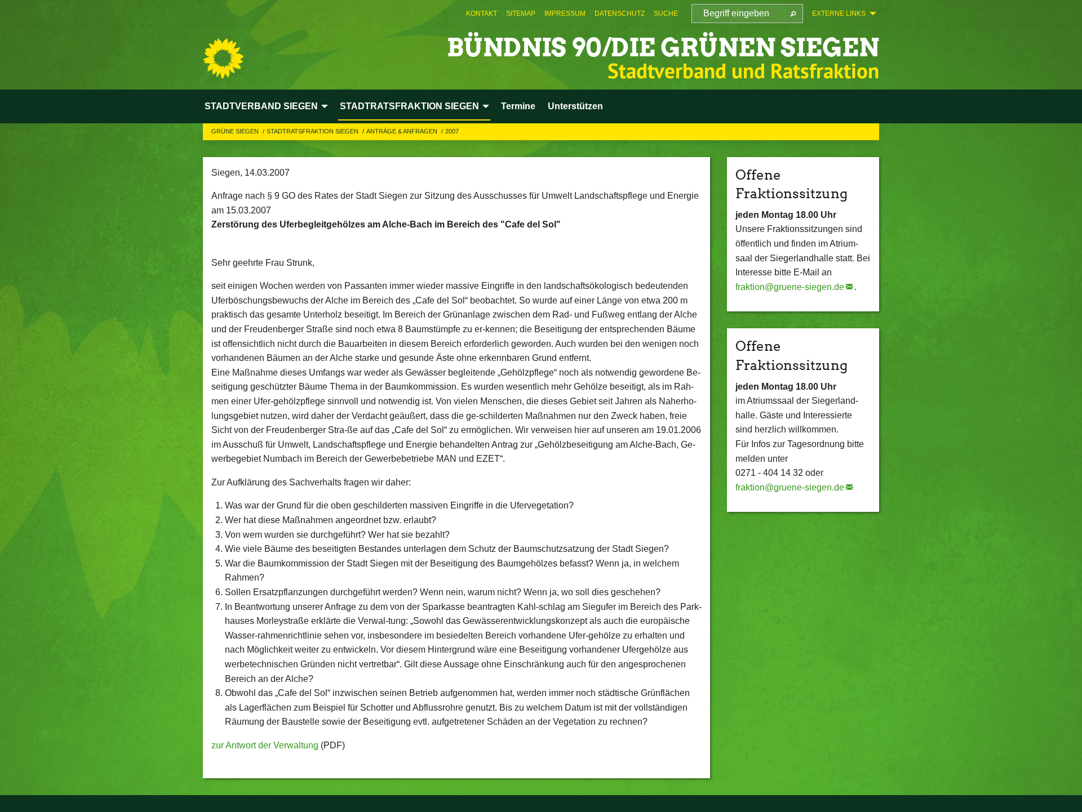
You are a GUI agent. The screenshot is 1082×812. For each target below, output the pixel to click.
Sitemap (520, 13)
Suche (666, 13)
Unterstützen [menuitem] (575, 106)
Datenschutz (620, 13)
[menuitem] (481, 13)
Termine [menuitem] (518, 106)
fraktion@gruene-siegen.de (789, 287)
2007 (452, 131)
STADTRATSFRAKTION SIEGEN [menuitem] (409, 106)
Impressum (565, 13)
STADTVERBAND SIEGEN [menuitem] (261, 106)
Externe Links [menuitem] (839, 13)
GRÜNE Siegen (235, 131)
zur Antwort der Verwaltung (264, 745)
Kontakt (481, 13)
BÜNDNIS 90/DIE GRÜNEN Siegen (663, 48)
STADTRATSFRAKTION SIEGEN (313, 131)
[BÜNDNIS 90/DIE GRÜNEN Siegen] (223, 58)
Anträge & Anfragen (402, 131)
